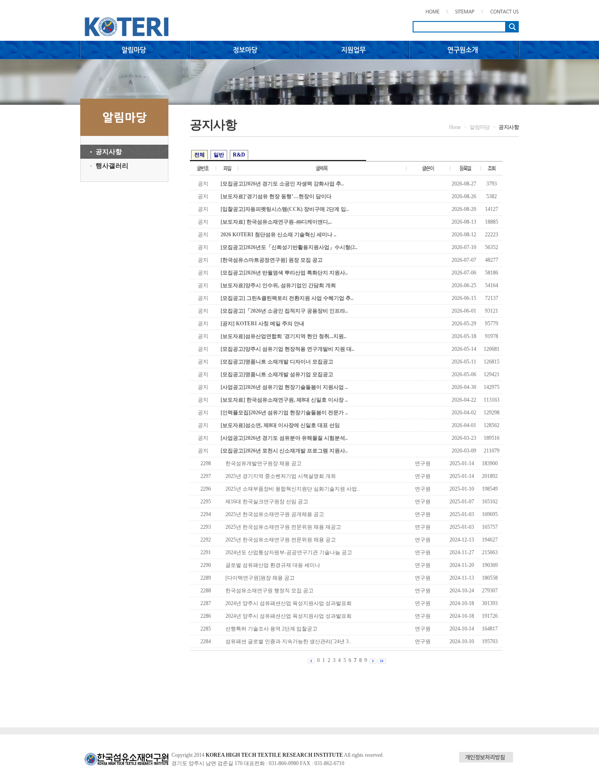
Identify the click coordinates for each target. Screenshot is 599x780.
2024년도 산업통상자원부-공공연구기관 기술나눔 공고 (288, 552)
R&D (239, 155)
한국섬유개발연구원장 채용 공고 (263, 463)
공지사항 (109, 151)
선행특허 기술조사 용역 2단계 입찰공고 (271, 629)
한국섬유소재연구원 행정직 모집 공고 (269, 591)
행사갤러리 (112, 165)
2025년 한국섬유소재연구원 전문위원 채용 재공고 (283, 527)
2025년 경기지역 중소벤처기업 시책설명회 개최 (280, 476)
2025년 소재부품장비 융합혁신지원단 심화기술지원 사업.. (292, 489)
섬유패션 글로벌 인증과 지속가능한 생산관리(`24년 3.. (288, 641)
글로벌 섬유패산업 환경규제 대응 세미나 (272, 565)
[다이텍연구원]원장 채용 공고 (260, 578)
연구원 (423, 463)
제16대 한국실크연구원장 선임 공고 (266, 502)
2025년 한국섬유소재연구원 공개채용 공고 (274, 514)
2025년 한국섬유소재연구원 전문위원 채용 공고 (280, 540)
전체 (199, 155)
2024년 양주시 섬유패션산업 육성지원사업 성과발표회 (288, 603)
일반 (219, 155)
